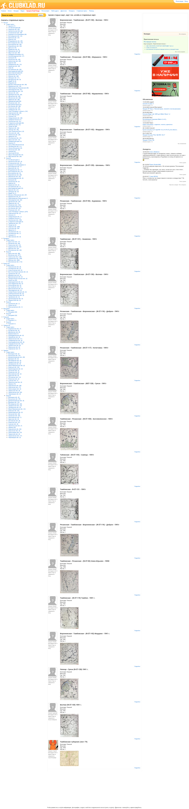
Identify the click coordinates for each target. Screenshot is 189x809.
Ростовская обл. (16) (14, 208)
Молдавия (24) (12, 315)
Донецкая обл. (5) (13, 359)
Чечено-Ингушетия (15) (15, 148)
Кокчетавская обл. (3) (14, 285)
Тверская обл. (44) (13, 128)
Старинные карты (82, 11)
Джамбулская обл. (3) (14, 275)
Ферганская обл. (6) (14, 347)
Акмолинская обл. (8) (14, 267)
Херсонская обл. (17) (14, 387)
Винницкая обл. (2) (13, 354)
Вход (186, 1)
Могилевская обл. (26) (15, 250)
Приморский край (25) (14, 101)
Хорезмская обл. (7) (14, 349)
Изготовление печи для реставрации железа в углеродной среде (162, 49)
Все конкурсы (182, 34)
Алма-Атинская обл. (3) (15, 270)
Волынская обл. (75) (14, 399)
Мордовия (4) (12, 83)
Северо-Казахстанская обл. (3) (17, 292)
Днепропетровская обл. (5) (16, 400)
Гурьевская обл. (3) (14, 273)
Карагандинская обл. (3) (15, 282)
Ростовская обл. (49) (14, 106)
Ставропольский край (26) (16, 123)
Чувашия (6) (12, 151)
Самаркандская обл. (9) (15, 340)
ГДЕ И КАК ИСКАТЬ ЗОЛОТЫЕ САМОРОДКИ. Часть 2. (160, 46)
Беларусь (6, 238)
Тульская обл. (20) (13, 228)
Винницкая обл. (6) (13, 397)
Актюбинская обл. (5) (14, 268)
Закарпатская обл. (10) (15, 406)
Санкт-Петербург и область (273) (18, 212)
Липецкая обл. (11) (13, 78)
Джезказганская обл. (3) (15, 277)
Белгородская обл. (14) (15, 36)
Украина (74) (12, 384)
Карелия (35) (12, 63)
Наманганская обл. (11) (15, 339)
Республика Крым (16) (14, 206)
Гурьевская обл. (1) (14, 303)
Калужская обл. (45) (14, 59)
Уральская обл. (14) (14, 140)
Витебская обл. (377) (14, 255)
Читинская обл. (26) (14, 150)
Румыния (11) (12, 320)
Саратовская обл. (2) (14, 213)
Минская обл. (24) (13, 248)
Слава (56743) (153, 176)
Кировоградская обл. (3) (15, 369)
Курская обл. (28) (13, 76)
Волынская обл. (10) (14, 355)
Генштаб (8, 158)
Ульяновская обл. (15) (14, 138)
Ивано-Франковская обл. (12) (16, 409)
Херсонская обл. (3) (14, 431)
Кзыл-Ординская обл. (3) (15, 283)
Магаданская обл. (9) (14, 79)
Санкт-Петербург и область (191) (18, 111)
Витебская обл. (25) (14, 243)
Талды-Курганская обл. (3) (16, 295)
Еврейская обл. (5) (13, 49)
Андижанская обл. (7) (14, 329)
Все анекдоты (182, 184)
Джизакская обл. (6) (14, 332)
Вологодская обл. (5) (14, 173)
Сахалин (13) (12, 116)
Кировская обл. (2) (13, 185)
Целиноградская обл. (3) (15, 298)
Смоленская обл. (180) (15, 220)
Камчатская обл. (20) (14, 61)
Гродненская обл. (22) (14, 247)
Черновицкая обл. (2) (14, 394)
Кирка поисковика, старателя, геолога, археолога (157, 124)
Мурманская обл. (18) (14, 86)
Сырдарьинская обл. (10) (15, 344)
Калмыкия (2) (12, 180)
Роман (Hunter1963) (155, 164)
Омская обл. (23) (13, 93)
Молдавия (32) (12, 312)
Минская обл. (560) (14, 260)
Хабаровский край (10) (15, 141)
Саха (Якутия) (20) (13, 115)
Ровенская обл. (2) (13, 379)
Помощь (91, 11)
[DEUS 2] (165, 96)
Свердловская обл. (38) (15, 118)
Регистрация (179, 1)
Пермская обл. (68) (14, 99)
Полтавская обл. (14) (14, 377)
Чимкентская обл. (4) (14, 300)
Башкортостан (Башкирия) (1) (17, 165)
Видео (22, 11)
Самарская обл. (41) (14, 109)
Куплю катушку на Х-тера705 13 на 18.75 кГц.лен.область (160, 130)
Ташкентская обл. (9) (14, 345)
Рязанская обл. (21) (14, 210)
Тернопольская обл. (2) (15, 382)
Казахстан (6, 263)
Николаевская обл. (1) (14, 417)
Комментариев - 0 (147, 105)
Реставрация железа (150, 42)
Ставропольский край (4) (15, 222)
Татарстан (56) (12, 126)
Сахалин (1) (11, 215)
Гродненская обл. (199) (15, 258)
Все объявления (182, 143)
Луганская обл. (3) (13, 370)
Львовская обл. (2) (13, 372)
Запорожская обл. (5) (14, 364)
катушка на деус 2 (148, 103)
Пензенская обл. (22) (14, 98)
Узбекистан (6, 325)
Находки (16, 11)
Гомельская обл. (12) (14, 245)
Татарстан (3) (12, 225)
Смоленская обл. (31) (14, 121)
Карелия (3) (11, 183)
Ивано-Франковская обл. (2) (16, 365)
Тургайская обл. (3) (14, 297)
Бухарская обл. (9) (13, 330)
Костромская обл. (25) (14, 69)
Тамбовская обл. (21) (14, 223)
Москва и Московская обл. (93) (17, 84)
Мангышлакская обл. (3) (15, 288)
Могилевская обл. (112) (15, 262)
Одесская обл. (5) (13, 419)
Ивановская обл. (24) (14, 176)
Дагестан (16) (12, 48)
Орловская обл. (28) (14, 96)
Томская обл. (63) (13, 130)
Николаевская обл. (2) (14, 374)
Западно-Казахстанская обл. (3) (17, 278)
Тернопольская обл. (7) (15, 426)
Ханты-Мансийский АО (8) (16, 145)
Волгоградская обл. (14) (15, 171)
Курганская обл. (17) (14, 74)
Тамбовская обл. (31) (14, 125)
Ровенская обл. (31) (14, 422)
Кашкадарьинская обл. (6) (16, 335)
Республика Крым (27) (14, 104)
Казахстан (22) (12, 280)
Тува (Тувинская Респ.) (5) (16, 131)
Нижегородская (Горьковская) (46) (18, 88)
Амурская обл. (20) (14, 29)
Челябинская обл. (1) (14, 233)
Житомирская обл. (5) (14, 360)
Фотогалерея (45, 11)
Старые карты (10, 24)
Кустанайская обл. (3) (14, 287)
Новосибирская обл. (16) (15, 91)
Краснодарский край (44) (15, 71)
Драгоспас (64, 11)
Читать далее (182, 162)
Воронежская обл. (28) (15, 175)
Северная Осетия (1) (14, 218)
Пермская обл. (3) (13, 203)
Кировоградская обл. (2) (15, 412)
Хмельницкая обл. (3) (14, 389)
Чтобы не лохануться (151, 47)
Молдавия (6, 309)
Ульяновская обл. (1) (14, 232)
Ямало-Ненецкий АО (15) (15, 155)
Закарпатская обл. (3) (14, 362)
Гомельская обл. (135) (14, 257)
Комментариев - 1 (147, 126)
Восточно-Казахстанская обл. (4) (18, 272)
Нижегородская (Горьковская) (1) (18, 198)
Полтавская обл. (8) (14, 421)
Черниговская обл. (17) (15, 436)
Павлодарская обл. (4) (15, 290)
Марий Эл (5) (12, 81)
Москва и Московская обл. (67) (17, 195)
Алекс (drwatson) (154, 152)
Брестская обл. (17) (14, 242)
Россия (5, 23)
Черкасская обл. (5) (14, 390)
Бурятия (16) (12, 39)
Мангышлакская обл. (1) (15, 307)
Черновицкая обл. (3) (14, 437)
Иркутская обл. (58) (14, 53)
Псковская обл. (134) (14, 205)
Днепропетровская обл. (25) (16, 357)
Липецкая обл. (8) (13, 191)
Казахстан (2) (12, 305)
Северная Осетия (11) (14, 120)
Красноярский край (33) (15, 73)
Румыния (6, 317)
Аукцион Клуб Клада (32, 11)
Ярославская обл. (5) (14, 237)
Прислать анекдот (173, 184)
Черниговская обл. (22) (15, 392)
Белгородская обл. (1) (14, 166)
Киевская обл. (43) (13, 411)
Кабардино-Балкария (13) (15, 54)
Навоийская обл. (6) (14, 337)
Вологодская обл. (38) (14, 44)
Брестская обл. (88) (14, 253)
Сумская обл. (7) (13, 380)
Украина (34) (12, 427)
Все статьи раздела (180, 51)
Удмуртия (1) (12, 230)
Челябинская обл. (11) (15, 146)
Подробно (137, 54)
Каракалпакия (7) (13, 334)
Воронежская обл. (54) (15, 46)
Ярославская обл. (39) (15, 156)
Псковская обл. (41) (14, 103)
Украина (5, 350)
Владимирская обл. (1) (15, 170)
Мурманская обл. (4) (14, 196)
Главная (3, 11)
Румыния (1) (12, 324)
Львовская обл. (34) (14, 416)
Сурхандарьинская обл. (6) (16, 342)
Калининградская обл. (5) (15, 178)
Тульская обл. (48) (13, 133)
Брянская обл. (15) (13, 38)
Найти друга (55, 11)
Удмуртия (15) (12, 136)
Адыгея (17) (11, 26)
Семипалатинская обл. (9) (16, 293)
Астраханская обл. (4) (14, 163)
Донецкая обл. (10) (13, 402)
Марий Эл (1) (12, 193)
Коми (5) (10, 68)
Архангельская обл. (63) (15, 31)
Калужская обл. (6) (14, 181)
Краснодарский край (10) (15, 188)
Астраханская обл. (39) (15, 33)
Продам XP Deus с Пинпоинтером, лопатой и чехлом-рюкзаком (162, 109)
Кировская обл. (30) (14, 66)
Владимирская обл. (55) (15, 41)
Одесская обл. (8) (13, 375)
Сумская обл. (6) (13, 424)
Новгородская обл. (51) (15, 89)
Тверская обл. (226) (14, 227)
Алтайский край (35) (14, 28)
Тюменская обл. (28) (14, 135)
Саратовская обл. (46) (14, 113)
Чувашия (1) (12, 235)
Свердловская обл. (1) (15, 217)
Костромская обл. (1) (14, 186)
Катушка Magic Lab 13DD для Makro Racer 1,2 (156, 114)
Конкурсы (72, 11)
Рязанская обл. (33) (14, 108)
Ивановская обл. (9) (14, 51)
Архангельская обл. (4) (15, 161)
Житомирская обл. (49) (15, 404)
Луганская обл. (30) (14, 414)
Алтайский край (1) (14, 160)
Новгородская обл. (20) (15, 200)
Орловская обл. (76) (14, 201)
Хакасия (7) (11, 143)
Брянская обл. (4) (13, 168)
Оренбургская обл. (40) (15, 94)
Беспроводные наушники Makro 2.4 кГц (154, 119)
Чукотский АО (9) (13, 153)
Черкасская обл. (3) (14, 434)
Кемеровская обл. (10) (15, 64)
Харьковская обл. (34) (14, 429)
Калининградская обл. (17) (16, 56)
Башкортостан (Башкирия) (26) (17, 34)
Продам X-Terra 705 (148, 140)
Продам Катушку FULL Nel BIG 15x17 (154, 135)
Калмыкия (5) (12, 58)
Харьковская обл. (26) (14, 385)
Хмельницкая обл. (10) (15, 432)
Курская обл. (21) (13, 190)
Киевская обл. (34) (13, 367)
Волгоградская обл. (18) (15, 43)
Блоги (10, 11)
